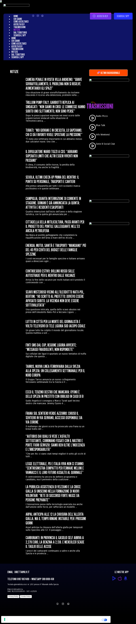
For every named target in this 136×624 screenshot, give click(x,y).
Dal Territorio (20, 32)
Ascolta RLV (19, 24)
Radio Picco (102, 116)
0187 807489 (23, 579)
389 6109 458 (48, 579)
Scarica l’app (20, 35)
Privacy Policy (13, 596)
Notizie (17, 29)
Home (16, 16)
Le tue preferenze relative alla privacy (67, 619)
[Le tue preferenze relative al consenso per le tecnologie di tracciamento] (4, 619)
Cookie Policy (26, 596)
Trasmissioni (20, 27)
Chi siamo (18, 19)
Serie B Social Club (105, 143)
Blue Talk (100, 125)
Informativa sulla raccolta (16, 619)
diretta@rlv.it (21, 572)
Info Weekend (103, 134)
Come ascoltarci (21, 21)
